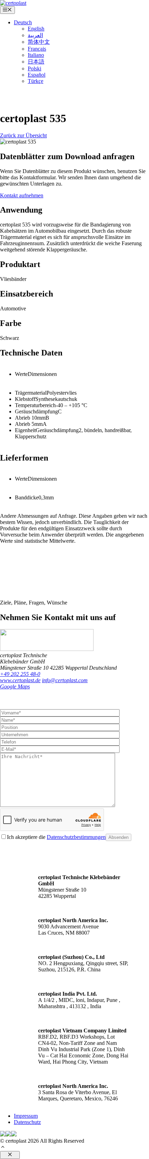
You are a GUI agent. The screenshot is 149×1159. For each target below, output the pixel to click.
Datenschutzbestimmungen (76, 837)
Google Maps (15, 686)
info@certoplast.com (65, 680)
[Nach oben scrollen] (3, 1148)
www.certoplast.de (20, 680)
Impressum (26, 1116)
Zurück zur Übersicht (23, 135)
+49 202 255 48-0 (20, 674)
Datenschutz (27, 1122)
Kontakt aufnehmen (21, 195)
